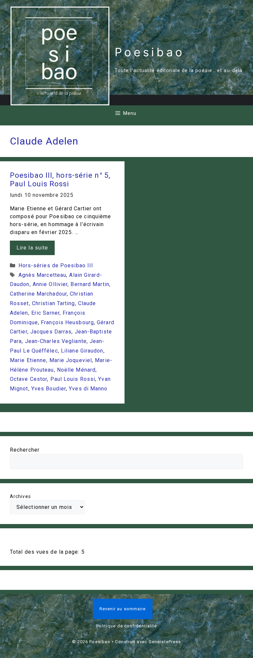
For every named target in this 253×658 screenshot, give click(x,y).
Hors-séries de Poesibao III (56, 265)
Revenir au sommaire (122, 608)
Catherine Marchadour (38, 294)
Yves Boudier (48, 388)
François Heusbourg (67, 322)
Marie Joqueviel (70, 360)
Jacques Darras (50, 332)
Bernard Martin (89, 284)
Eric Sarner (45, 313)
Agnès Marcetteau (42, 275)
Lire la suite (32, 248)
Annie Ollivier (50, 284)
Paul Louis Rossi (73, 379)
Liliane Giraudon (82, 351)
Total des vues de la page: (45, 552)
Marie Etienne (28, 360)
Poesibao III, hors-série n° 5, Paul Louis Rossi (60, 179)
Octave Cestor (28, 379)
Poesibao (150, 52)
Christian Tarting (53, 303)
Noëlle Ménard (76, 370)
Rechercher (25, 450)
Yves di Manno (88, 388)
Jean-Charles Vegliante (56, 341)
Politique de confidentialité (126, 625)
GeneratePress (165, 641)
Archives (20, 496)
